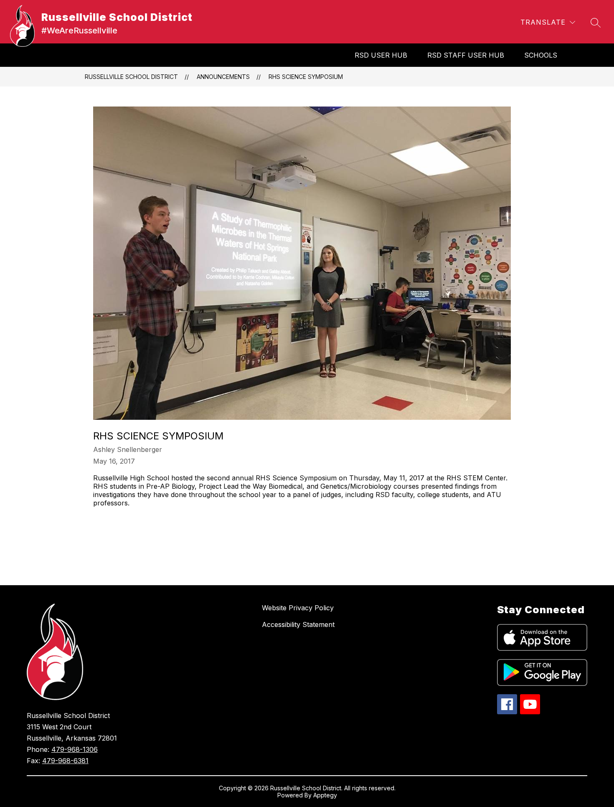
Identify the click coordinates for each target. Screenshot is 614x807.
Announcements (223, 76)
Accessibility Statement (298, 624)
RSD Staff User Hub (465, 55)
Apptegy (325, 795)
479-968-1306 (74, 749)
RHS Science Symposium (306, 76)
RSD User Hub (381, 55)
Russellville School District (131, 76)
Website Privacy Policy (298, 608)
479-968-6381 (65, 760)
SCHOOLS (540, 55)
